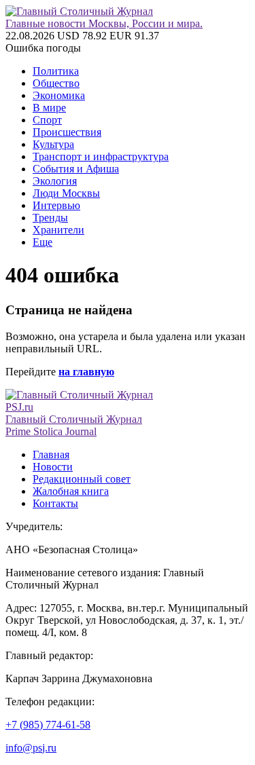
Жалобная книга (71, 491)
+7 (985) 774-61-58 (47, 724)
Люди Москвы (66, 193)
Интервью (56, 205)
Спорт (47, 120)
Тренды (50, 217)
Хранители (58, 230)
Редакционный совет (82, 479)
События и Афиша (76, 168)
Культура (53, 144)
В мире (49, 107)
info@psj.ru (30, 747)
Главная (51, 454)
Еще (42, 242)
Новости (53, 466)
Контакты (55, 503)
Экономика (59, 95)
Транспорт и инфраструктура (101, 156)
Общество (56, 83)
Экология (55, 181)
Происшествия (67, 132)
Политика (56, 71)
